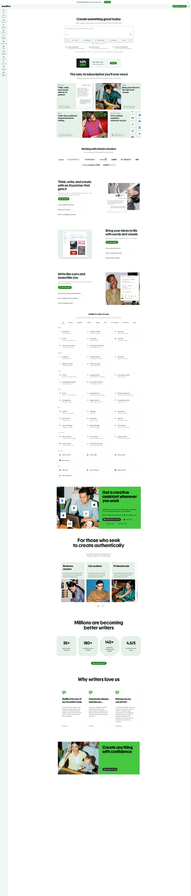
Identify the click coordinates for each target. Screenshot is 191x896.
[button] (188, 2)
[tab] (63, 322)
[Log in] (189, 6)
